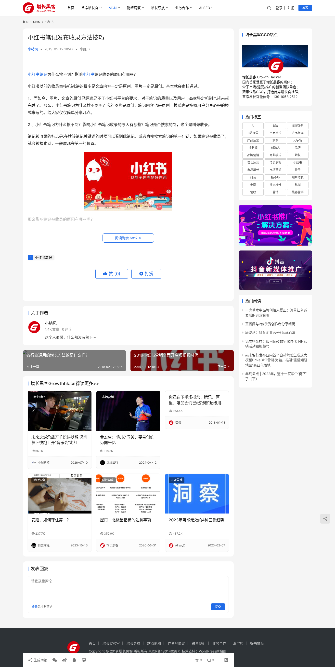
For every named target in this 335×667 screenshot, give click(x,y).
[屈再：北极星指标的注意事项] (128, 494)
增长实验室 (111, 643)
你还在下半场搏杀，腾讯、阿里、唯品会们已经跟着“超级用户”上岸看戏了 (195, 400)
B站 (275, 125)
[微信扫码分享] (54, 660)
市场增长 (253, 170)
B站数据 (297, 125)
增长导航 (158, 8)
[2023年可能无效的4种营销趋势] (197, 494)
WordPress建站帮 (212, 651)
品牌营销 (253, 155)
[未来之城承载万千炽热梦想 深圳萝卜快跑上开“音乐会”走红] (59, 411)
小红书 (85, 49)
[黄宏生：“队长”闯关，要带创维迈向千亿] (128, 411)
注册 (291, 8)
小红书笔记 (37, 74)
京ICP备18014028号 (164, 651)
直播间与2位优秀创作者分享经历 (270, 324)
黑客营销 (298, 192)
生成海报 (40, 660)
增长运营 (253, 162)
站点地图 (154, 643)
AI (253, 125)
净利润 (253, 148)
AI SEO (204, 8)
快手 (298, 170)
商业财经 (39, 397)
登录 (279, 8)
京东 (275, 140)
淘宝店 (238, 643)
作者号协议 (176, 643)
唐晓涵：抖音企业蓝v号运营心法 (270, 332)
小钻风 (33, 49)
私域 (298, 185)
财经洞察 (134, 8)
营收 (253, 192)
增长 (298, 155)
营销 (275, 192)
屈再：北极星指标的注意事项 (125, 519)
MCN (113, 8)
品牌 (298, 148)
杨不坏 (275, 177)
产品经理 (298, 133)
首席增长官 (89, 8)
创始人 (275, 148)
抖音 (253, 177)
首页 (70, 8)
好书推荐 (257, 643)
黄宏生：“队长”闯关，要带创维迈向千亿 (127, 440)
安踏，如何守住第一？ (51, 519)
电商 (253, 185)
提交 (218, 607)
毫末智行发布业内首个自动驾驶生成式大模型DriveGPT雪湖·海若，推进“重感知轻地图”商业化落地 (276, 360)
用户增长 (298, 177)
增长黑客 (275, 162)
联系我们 (199, 643)
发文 (305, 7)
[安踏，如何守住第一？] (59, 494)
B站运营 (253, 133)
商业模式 (275, 155)
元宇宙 (297, 140)
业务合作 (182, 8)
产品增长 (275, 133)
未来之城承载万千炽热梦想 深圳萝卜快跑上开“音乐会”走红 (59, 440)
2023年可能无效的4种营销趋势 (196, 519)
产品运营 (253, 140)
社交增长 (275, 185)
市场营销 (108, 397)
